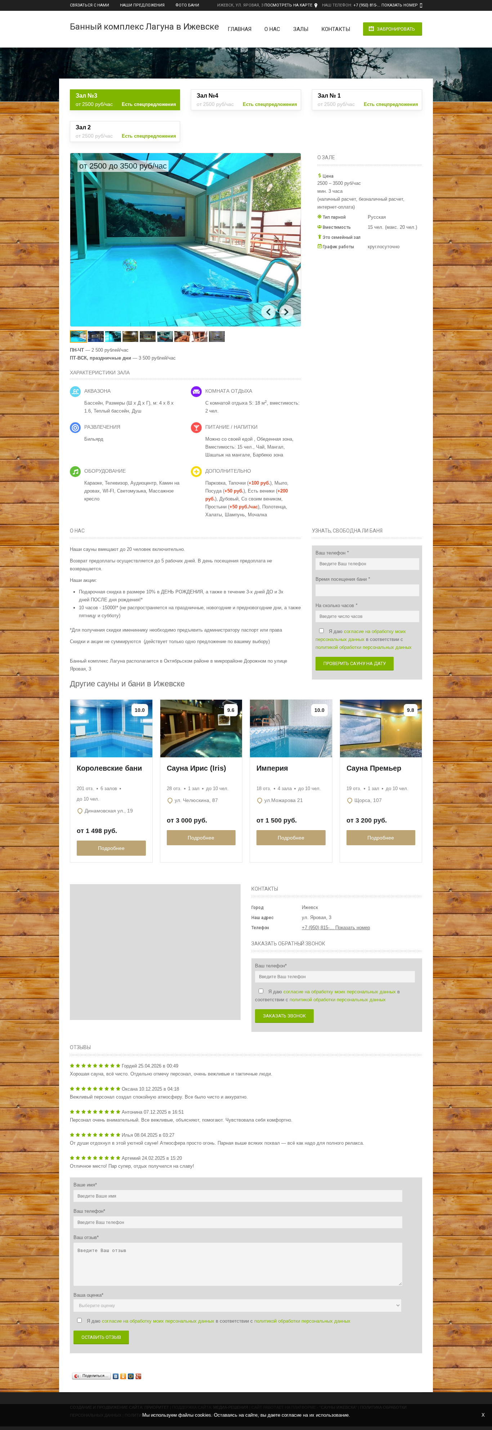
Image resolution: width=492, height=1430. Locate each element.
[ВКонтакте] (116, 1376)
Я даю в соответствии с (364, 639)
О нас (272, 29)
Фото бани (187, 5)
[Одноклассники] (123, 1376)
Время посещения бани (342, 579)
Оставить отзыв (101, 1337)
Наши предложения (142, 5)
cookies (203, 1415)
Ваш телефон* (271, 965)
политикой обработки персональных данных (364, 647)
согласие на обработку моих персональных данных (339, 991)
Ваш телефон (331, 553)
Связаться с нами (89, 5)
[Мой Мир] (131, 1376)
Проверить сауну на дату (354, 663)
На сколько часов (335, 605)
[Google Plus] (138, 1376)
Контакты (335, 29)
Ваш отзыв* (86, 1237)
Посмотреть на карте (288, 5)
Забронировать (396, 29)
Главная (239, 29)
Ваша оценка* (88, 1295)
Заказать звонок (284, 1016)
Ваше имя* (85, 1185)
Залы (300, 29)
